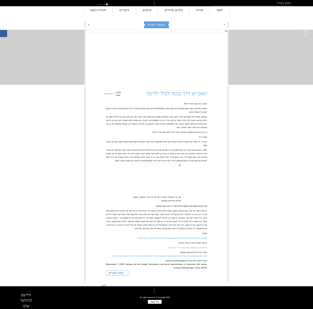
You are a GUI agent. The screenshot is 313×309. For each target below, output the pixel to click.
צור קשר (154, 302)
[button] (296, 3)
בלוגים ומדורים (174, 10)
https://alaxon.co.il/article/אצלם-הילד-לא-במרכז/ (187, 247)
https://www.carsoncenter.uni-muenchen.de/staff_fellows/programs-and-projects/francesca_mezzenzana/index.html (159, 256)
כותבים (147, 10)
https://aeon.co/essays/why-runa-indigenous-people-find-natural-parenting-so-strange (172, 238)
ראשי (219, 10)
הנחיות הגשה (98, 10)
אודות (199, 10)
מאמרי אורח (156, 25)
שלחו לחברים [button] (116, 273)
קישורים (124, 10)
